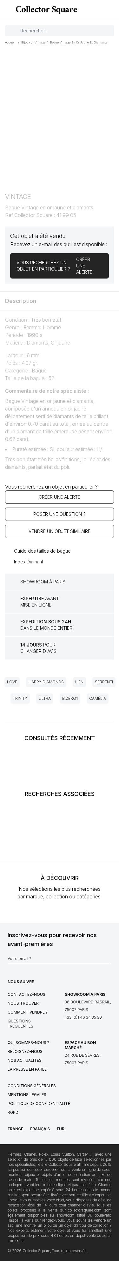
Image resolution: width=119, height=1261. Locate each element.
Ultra (45, 698)
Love (12, 682)
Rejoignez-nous (25, 1051)
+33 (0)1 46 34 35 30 (83, 1017)
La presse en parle (27, 1069)
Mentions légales (27, 1094)
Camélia (97, 698)
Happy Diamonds (46, 682)
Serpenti (104, 682)
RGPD (13, 1112)
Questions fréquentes (20, 1023)
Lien (79, 682)
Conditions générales (32, 1085)
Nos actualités (25, 1060)
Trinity (20, 698)
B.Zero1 (70, 698)
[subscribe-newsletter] (108, 960)
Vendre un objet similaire (59, 531)
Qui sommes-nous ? (28, 1042)
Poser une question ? (59, 514)
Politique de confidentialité (39, 1103)
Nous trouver (23, 1003)
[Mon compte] (112, 10)
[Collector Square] (44, 10)
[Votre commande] (102, 10)
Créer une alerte (59, 497)
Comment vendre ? (28, 1012)
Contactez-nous (26, 994)
